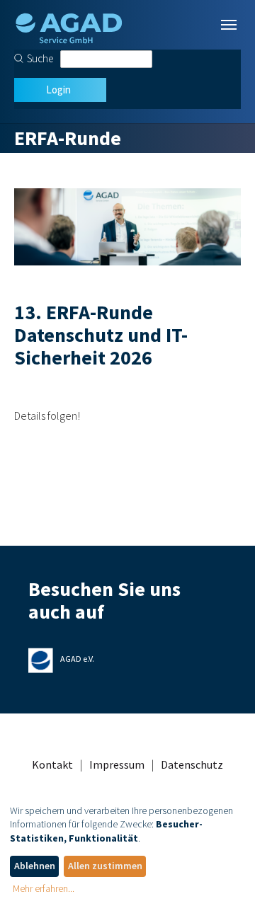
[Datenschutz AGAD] (68, 25)
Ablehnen (34, 865)
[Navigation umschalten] (229, 25)
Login (58, 89)
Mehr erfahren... (43, 888)
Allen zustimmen (105, 865)
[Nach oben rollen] (224, 875)
